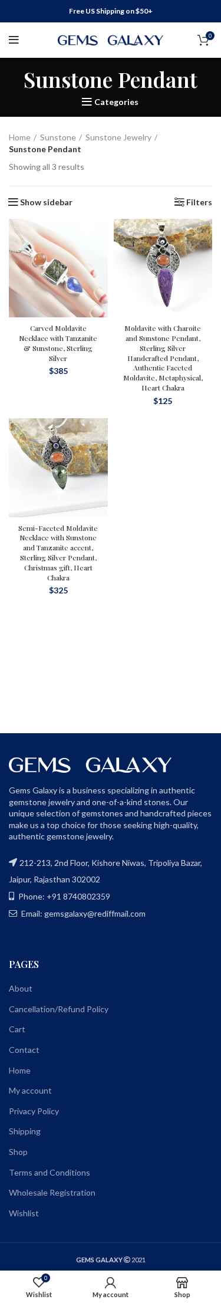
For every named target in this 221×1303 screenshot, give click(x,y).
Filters (199, 202)
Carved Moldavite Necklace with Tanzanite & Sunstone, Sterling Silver (58, 342)
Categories (116, 102)
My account (30, 1090)
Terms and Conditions (49, 1172)
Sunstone (58, 137)
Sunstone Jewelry (118, 137)
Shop (18, 1152)
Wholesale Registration (52, 1192)
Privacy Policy (34, 1111)
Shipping (25, 1131)
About (20, 988)
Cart (17, 1029)
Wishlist (24, 1213)
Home (20, 137)
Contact (24, 1050)
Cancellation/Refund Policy (58, 1009)
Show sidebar (46, 202)
